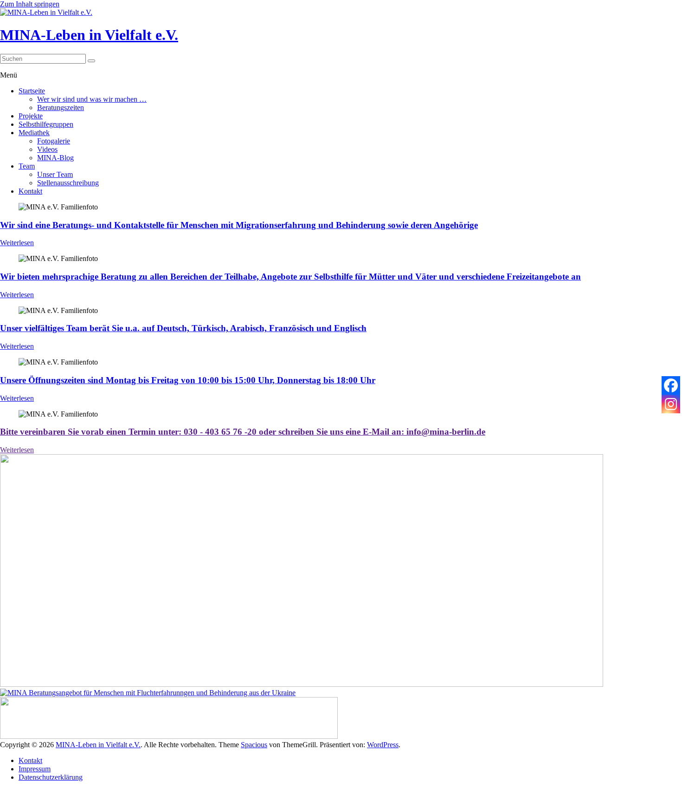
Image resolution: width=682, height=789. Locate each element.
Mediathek (34, 133)
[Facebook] (671, 385)
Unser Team (55, 174)
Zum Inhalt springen (29, 4)
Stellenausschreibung (68, 183)
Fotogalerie (53, 141)
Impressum (35, 769)
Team (27, 166)
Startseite (32, 91)
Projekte (31, 116)
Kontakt (30, 191)
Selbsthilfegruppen (46, 124)
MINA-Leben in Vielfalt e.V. (89, 34)
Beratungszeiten (60, 107)
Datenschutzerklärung (51, 777)
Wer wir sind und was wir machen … (92, 99)
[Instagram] (671, 404)
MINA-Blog (55, 158)
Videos (47, 149)
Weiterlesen (17, 243)
